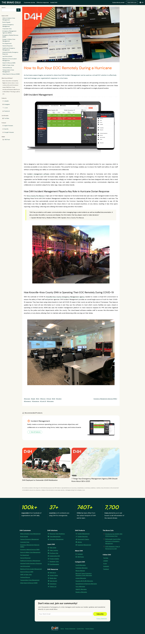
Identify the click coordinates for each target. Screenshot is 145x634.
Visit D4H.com (131, 2)
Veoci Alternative (80, 586)
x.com (6, 107)
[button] (141, 2)
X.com (105, 563)
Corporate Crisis (7, 28)
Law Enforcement (7, 56)
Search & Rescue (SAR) (9, 63)
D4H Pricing (80, 557)
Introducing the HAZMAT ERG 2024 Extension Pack (113, 535)
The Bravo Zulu (54, 553)
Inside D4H (53, 2)
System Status (54, 575)
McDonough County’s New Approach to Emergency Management (112, 541)
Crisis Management (55, 536)
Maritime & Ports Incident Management (10, 59)
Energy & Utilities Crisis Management (9, 40)
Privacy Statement (102, 618)
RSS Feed (7, 139)
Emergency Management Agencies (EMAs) (9, 32)
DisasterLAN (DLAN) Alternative (84, 581)
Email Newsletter (54, 564)
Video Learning (54, 550)
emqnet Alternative (81, 578)
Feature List (53, 586)
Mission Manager (80, 570)
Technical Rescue (7, 67)
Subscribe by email (118, 2)
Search (3, 7)
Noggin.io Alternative (81, 592)
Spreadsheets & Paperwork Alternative (86, 584)
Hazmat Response (8, 46)
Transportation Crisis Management (8, 70)
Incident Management (84, 534)
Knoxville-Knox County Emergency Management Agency (65, 297)
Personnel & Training (83, 539)
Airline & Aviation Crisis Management (9, 19)
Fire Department (7, 43)
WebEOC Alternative (81, 589)
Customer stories (29, 2)
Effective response (43, 2)
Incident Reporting (83, 536)
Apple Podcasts (8, 125)
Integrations (53, 584)
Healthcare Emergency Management (9, 49)
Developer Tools (54, 561)
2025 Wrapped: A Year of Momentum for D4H (112, 548)
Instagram (7, 104)
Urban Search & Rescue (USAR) (11, 74)
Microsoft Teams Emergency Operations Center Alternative (84, 574)
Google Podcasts (9, 132)
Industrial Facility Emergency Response (10, 53)
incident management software (38, 174)
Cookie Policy (80, 628)
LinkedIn (6, 101)
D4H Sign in (53, 572)
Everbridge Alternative (82, 568)
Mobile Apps (53, 578)
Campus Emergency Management (8, 25)
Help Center (53, 547)
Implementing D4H (55, 556)
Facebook (7, 111)
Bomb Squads (6, 22)
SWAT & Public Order (8, 65)
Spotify (6, 129)
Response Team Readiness (57, 534)
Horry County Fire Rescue (35, 196)
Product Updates (54, 559)
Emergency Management (56, 539)
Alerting (80, 542)
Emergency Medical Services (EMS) (10, 36)
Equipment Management (84, 545)
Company (80, 554)
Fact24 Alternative (81, 565)
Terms (62, 628)
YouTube (6, 118)
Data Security (53, 581)
